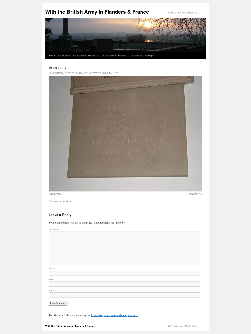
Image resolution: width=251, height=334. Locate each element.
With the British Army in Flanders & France (97, 11)
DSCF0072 (194, 193)
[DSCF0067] (125, 133)
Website (52, 290)
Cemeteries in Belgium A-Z (86, 55)
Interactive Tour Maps (143, 55)
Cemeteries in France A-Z (116, 55)
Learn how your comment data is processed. (114, 315)
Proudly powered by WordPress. (185, 326)
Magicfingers (58, 72)
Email (52, 279)
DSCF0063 (56, 193)
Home (52, 55)
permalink (66, 201)
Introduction (64, 55)
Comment (54, 229)
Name (52, 268)
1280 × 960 (107, 72)
